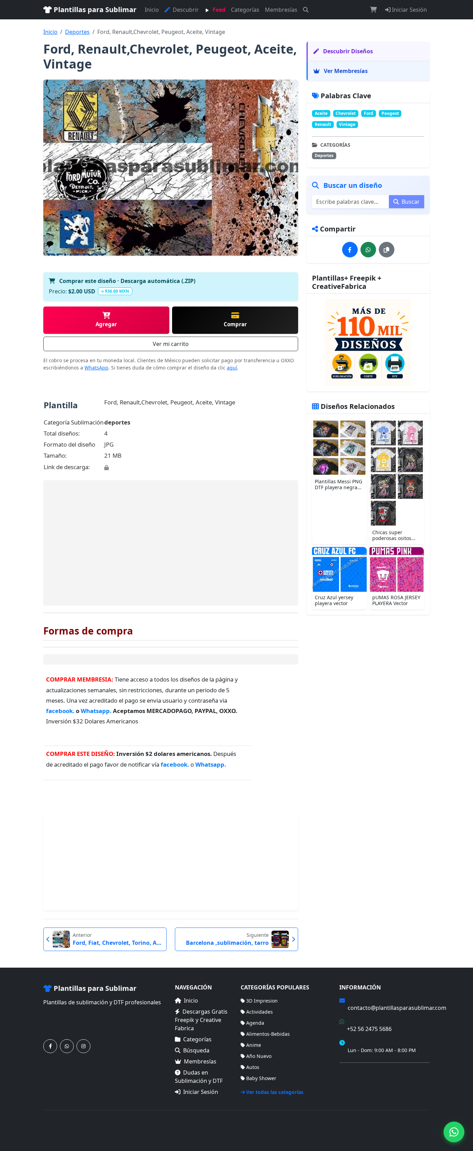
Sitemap (420, 1126)
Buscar (410, 201)
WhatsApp (96, 367)
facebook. (60, 711)
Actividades (259, 1011)
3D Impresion (262, 1000)
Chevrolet (346, 113)
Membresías (281, 9)
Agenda (255, 1023)
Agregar (106, 324)
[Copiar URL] (386, 249)
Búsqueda (196, 1050)
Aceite (321, 113)
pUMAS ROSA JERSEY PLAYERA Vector (396, 600)
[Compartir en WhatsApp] (368, 249)
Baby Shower (261, 1078)
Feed (218, 9)
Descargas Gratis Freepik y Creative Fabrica (201, 1020)
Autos (252, 1067)
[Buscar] (306, 10)
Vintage (347, 124)
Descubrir (185, 9)
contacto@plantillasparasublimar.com (397, 1008)
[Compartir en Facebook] (350, 249)
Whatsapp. (97, 711)
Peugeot (390, 113)
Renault (323, 124)
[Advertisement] (170, 542)
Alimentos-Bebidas (268, 1034)
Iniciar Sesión (409, 9)
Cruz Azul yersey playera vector (334, 600)
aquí (232, 367)
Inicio (152, 9)
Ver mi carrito (171, 344)
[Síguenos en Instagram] (83, 1046)
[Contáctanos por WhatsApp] (67, 1046)
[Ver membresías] (368, 342)
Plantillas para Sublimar (94, 9)
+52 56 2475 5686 (369, 1029)
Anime (253, 1045)
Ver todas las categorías (274, 1092)
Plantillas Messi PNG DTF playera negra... (338, 484)
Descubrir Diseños (347, 51)
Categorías (245, 9)
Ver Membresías (345, 71)
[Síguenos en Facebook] (50, 1046)
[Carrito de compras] (373, 10)
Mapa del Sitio (356, 1082)
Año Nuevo (258, 1056)
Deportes (77, 32)
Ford (368, 113)
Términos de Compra (363, 1072)
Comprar (235, 324)
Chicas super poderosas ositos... (394, 535)
